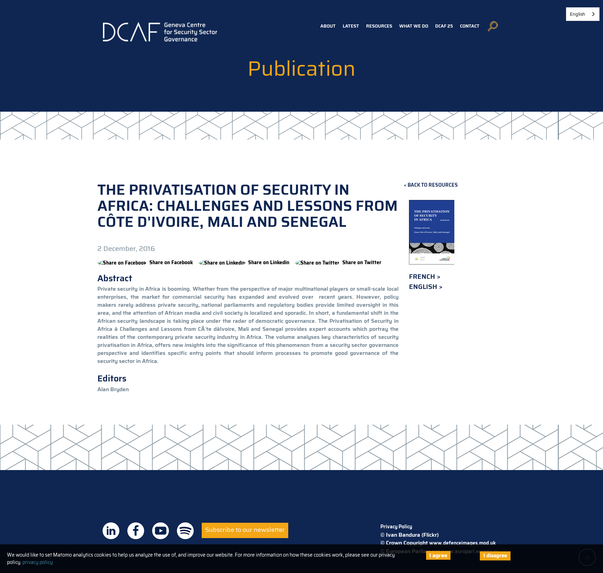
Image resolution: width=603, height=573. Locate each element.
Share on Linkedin (268, 262)
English (424, 287)
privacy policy (37, 562)
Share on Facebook (171, 262)
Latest (351, 26)
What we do (413, 26)
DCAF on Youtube (160, 530)
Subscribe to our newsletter (245, 530)
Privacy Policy (396, 526)
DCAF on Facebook (135, 530)
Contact (469, 26)
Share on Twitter (361, 262)
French (423, 276)
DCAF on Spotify (185, 530)
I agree (438, 555)
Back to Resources (433, 185)
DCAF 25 (444, 26)
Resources (379, 26)
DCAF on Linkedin (111, 530)
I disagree (495, 555)
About (328, 26)
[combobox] (583, 14)
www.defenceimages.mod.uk (462, 543)
